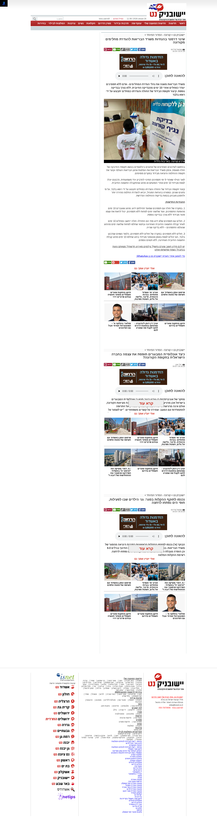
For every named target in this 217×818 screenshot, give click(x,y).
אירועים (116, 706)
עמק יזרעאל (89, 688)
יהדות (139, 737)
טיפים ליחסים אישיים (133, 758)
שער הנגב (112, 680)
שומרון (106, 688)
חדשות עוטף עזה (135, 781)
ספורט (139, 720)
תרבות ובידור (121, 23)
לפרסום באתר (104, 19)
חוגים (140, 710)
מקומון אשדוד (136, 793)
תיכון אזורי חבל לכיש (133, 743)
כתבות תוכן (105, 706)
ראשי (182, 23)
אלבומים (125, 706)
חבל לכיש (87, 682)
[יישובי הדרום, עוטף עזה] (166, 20)
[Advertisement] (64, 78)
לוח (97, 737)
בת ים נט (138, 797)
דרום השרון (116, 688)
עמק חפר (119, 690)
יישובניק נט (179, 35)
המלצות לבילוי (57, 23)
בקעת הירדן (94, 684)
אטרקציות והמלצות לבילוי (130, 732)
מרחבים (120, 682)
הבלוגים (131, 737)
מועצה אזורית (136, 779)
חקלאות (90, 23)
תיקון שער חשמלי (135, 749)
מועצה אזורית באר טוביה (132, 787)
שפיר (92, 680)
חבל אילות (113, 684)
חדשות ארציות (125, 718)
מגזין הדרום (104, 23)
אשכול (139, 680)
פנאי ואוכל (106, 737)
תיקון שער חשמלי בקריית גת (131, 798)
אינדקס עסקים (119, 737)
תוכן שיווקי (138, 730)
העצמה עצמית (136, 760)
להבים (139, 684)
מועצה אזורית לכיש (134, 789)
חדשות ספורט (124, 722)
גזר (95, 686)
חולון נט (138, 808)
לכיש (102, 694)
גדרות (99, 688)
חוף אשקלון (109, 682)
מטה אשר (130, 690)
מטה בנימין (130, 686)
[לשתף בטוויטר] (134, 50)
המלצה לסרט (136, 755)
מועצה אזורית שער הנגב (132, 791)
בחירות (42, 23)
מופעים (98, 700)
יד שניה (123, 710)
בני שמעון (101, 680)
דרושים (132, 710)
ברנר (109, 686)
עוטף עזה (136, 23)
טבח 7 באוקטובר (135, 774)
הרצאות (89, 700)
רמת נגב (130, 684)
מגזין (139, 712)
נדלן (115, 710)
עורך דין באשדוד (135, 804)
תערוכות (138, 702)
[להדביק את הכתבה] (115, 263)
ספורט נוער (137, 722)
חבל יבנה (135, 688)
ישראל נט (138, 795)
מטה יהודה (118, 686)
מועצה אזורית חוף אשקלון (131, 783)
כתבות (139, 700)
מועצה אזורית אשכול (133, 785)
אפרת (126, 688)
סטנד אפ (122, 700)
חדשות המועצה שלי (155, 23)
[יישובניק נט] (165, 690)
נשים (81, 23)
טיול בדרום (137, 768)
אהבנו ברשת (100, 735)
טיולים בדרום (136, 764)
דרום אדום (137, 734)
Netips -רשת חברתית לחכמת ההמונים (126, 753)
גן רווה (101, 686)
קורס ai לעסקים (124, 734)
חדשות (172, 23)
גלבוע (104, 684)
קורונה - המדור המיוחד (159, 35)
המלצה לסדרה (135, 756)
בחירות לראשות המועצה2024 (128, 692)
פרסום (139, 810)
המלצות (130, 726)
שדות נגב (98, 682)
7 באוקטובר (137, 772)
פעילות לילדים (109, 700)
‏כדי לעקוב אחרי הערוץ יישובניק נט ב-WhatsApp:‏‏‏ (160, 256)
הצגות (131, 700)
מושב (140, 776)
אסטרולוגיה (119, 714)
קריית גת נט (137, 806)
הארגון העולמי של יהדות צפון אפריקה (127, 751)
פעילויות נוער (137, 706)
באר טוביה (129, 680)
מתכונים (130, 714)
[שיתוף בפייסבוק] (142, 50)
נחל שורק (130, 682)
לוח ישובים (137, 708)
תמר (122, 684)
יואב (120, 680)
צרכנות (71, 23)
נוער (140, 704)
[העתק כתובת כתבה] (125, 50)
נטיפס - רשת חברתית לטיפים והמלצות (127, 741)
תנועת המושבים (135, 745)
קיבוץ (140, 777)
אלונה (139, 690)
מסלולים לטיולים (135, 762)
